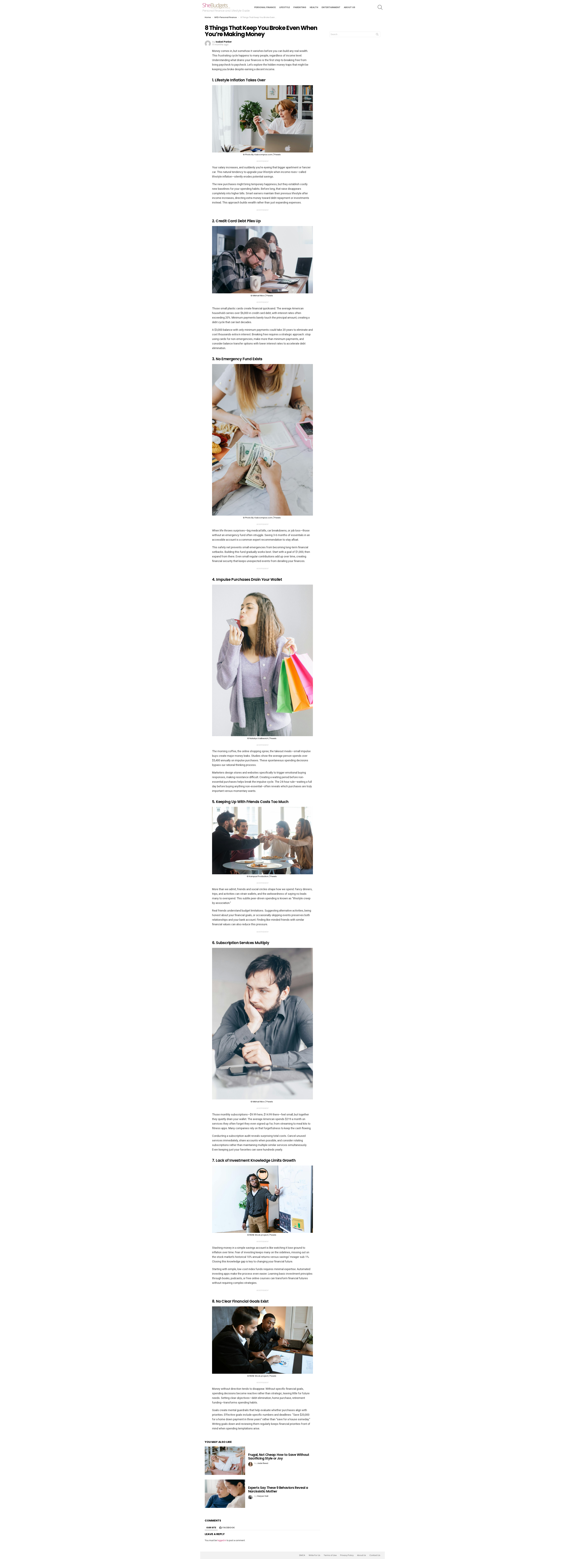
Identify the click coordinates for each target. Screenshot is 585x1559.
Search (377, 35)
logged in (221, 1540)
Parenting (299, 7)
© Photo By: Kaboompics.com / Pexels (262, 154)
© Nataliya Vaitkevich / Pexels (261, 738)
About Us (349, 7)
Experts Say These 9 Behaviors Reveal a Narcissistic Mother (278, 1489)
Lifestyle (284, 7)
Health (314, 7)
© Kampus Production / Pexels (262, 876)
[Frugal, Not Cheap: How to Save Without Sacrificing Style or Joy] (225, 1461)
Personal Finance (265, 7)
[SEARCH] (380, 7)
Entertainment (331, 7)
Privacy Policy (347, 1555)
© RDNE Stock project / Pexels (261, 1234)
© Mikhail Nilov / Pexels (262, 295)
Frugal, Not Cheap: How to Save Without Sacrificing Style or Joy (278, 1456)
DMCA (302, 1555)
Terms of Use (330, 1555)
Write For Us (314, 1555)
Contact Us (374, 1555)
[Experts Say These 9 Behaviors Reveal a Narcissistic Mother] (225, 1493)
